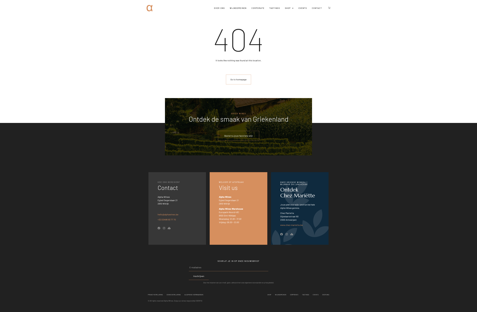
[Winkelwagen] (327, 8)
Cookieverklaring (174, 294)
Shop (288, 8)
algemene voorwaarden (253, 283)
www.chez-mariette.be (291, 225)
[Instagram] (164, 228)
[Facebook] (159, 228)
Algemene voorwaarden (193, 294)
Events (303, 8)
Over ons (219, 8)
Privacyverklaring (155, 294)
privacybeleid (268, 283)
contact (317, 8)
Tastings (274, 8)
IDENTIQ (199, 301)
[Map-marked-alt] (169, 228)
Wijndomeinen (238, 8)
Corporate (258, 8)
